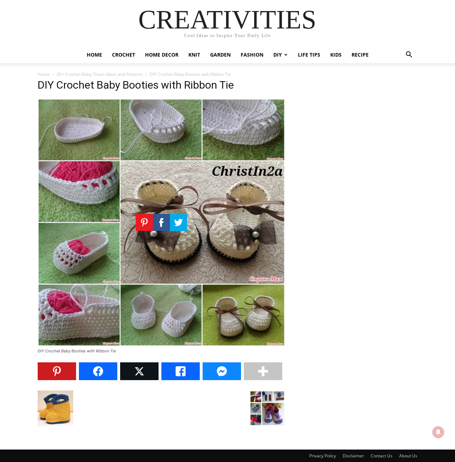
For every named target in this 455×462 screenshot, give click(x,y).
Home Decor (161, 54)
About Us (408, 456)
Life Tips (309, 54)
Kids (336, 54)
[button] (408, 55)
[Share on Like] (180, 371)
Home (94, 54)
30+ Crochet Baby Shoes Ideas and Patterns (100, 74)
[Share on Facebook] (98, 371)
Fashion (252, 54)
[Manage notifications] (438, 432)
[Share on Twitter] (139, 371)
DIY (277, 54)
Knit (194, 54)
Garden (220, 54)
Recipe (360, 54)
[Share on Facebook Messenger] (222, 371)
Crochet (123, 54)
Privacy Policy (322, 456)
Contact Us (381, 456)
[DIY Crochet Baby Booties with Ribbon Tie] (161, 344)
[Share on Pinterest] (57, 371)
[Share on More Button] (263, 371)
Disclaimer (353, 456)
